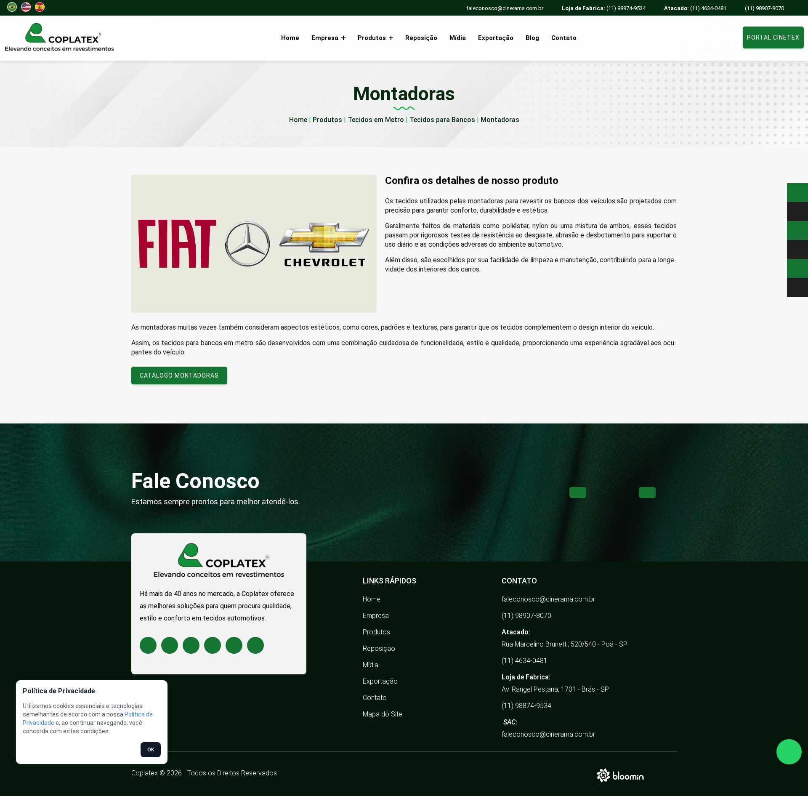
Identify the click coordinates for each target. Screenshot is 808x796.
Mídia (457, 38)
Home (290, 38)
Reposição (421, 38)
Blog (532, 38)
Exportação (495, 38)
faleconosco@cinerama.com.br (504, 8)
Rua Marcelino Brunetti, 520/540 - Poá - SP (564, 644)
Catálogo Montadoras (179, 375)
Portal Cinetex (773, 37)
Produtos (373, 38)
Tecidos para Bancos (442, 120)
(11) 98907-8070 (764, 8)
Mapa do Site (382, 714)
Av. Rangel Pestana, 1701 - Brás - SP (555, 689)
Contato (564, 38)
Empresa (325, 38)
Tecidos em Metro (376, 120)
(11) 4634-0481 (695, 8)
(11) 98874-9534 (604, 8)
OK (150, 750)
